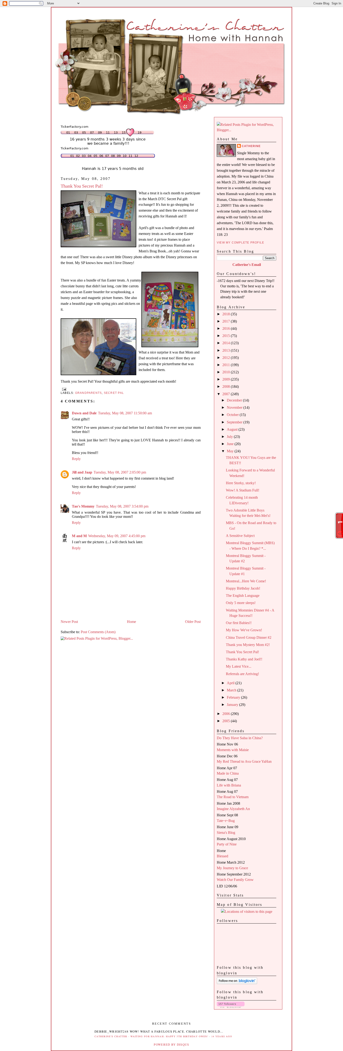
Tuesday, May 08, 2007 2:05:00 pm (120, 472)
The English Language (242, 596)
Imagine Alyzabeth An (233, 809)
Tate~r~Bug (226, 821)
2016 (226, 328)
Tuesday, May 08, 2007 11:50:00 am (125, 413)
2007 (226, 394)
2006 (226, 714)
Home (131, 622)
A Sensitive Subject (240, 536)
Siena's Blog (226, 833)
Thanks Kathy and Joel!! (244, 659)
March (232, 690)
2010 (226, 372)
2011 (226, 365)
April (231, 683)
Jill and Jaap (82, 472)
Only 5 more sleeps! (241, 603)
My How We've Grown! (244, 630)
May (230, 451)
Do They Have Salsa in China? (240, 738)
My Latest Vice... (238, 666)
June (230, 444)
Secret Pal (114, 393)
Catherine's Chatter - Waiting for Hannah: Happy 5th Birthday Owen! (151, 1036)
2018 (226, 314)
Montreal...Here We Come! (246, 581)
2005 (226, 721)
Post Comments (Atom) (98, 632)
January (233, 705)
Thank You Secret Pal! (82, 186)
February (234, 697)
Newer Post (69, 622)
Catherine (251, 146)
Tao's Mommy (83, 506)
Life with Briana (229, 785)
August (232, 429)
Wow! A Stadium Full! (242, 490)
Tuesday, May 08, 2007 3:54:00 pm (122, 506)
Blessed (222, 856)
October (233, 415)
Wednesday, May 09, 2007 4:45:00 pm (116, 536)
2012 (226, 358)
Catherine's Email (246, 265)
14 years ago (221, 1036)
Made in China (228, 773)
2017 (226, 321)
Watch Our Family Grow (235, 880)
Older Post (193, 622)
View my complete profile (240, 242)
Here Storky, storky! (241, 483)
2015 (226, 336)
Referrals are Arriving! (242, 674)
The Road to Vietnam (232, 797)
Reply (76, 459)
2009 (226, 379)
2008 (226, 386)
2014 (226, 343)
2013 (226, 350)
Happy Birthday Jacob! (243, 588)
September (235, 422)
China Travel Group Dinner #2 (248, 637)
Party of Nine (227, 844)
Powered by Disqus (171, 1044)
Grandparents (88, 393)
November (235, 407)
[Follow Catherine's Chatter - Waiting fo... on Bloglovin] (237, 983)
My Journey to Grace (232, 868)
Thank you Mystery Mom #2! (248, 645)
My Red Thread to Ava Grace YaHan (244, 761)
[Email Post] (63, 389)
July (230, 437)
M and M (79, 536)
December (235, 400)
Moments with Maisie (233, 750)
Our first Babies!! (239, 623)
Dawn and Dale (84, 413)
